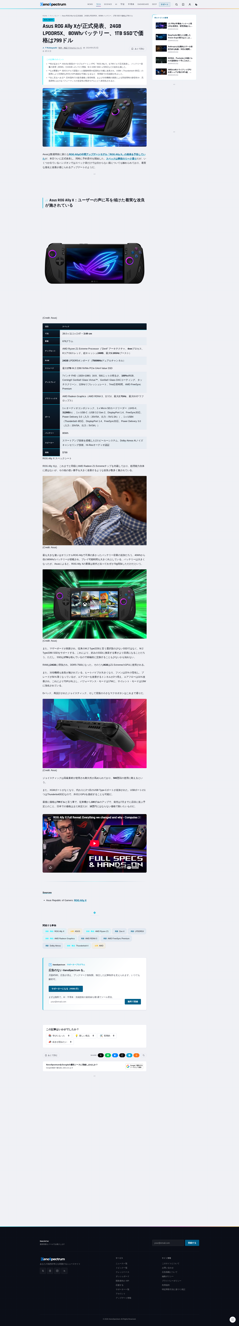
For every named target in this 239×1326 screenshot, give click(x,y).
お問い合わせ (168, 1268)
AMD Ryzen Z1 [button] (70, 348)
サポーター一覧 (122, 1289)
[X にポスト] (101, 1055)
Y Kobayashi (51, 48)
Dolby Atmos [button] (126, 440)
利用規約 (166, 1285)
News (90, 4)
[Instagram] (57, 1271)
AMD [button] (80, 466)
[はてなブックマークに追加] (129, 1055)
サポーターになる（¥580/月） (66, 988)
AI (116, 4)
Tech (98, 4)
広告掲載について (169, 1272)
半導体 (131, 4)
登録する (192, 1243)
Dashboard (143, 4)
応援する (120, 1285)
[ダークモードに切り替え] (196, 4)
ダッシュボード (122, 1276)
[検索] (176, 4)
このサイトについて (170, 1263)
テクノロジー (54, 16)
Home (45, 16)
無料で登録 (133, 1001)
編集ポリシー (168, 1276)
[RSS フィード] (64, 1271)
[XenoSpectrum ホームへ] (53, 4)
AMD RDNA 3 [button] (96, 396)
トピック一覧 (121, 1268)
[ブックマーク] (183, 4)
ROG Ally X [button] (48, 466)
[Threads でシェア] (122, 1055)
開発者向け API (122, 1281)
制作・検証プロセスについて (70, 48)
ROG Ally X (80, 900)
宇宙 (122, 4)
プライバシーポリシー (171, 1281)
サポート (164, 4)
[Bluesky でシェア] (115, 1055)
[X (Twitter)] (43, 1271)
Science (108, 4)
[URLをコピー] (144, 1055)
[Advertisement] (95, 182)
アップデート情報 (123, 1298)
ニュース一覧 (121, 1263)
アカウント (120, 1294)
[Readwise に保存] (136, 1055)
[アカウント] (190, 4)
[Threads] (50, 1271)
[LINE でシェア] (108, 1055)
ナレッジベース (122, 1272)
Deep (154, 4)
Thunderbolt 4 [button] (72, 421)
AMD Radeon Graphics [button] (74, 396)
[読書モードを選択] (233, 1320)
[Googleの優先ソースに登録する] (134, 1066)
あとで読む (139, 49)
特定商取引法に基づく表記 (173, 1289)
